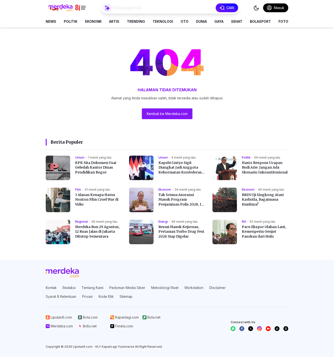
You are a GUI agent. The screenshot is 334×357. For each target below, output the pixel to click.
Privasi (87, 296)
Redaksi (69, 288)
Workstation (193, 288)
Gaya (218, 21)
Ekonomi (93, 21)
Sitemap (126, 296)
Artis (114, 21)
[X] (250, 328)
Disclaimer (217, 288)
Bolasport (260, 21)
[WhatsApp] (233, 328)
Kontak (51, 288)
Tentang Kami (92, 288)
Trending (136, 21)
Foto (283, 21)
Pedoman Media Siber (127, 288)
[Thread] (285, 328)
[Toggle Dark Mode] (256, 7)
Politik (71, 21)
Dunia (201, 21)
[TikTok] (277, 328)
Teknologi (163, 21)
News (51, 21)
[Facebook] (241, 328)
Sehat (236, 21)
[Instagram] (259, 328)
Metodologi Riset (164, 288)
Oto (185, 21)
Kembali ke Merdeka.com (167, 114)
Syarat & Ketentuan (61, 296)
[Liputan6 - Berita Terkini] (62, 272)
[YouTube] (268, 328)
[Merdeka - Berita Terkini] (67, 8)
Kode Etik (106, 296)
